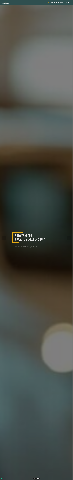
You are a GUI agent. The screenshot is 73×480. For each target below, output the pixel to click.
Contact (69, 2)
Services (65, 2)
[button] (36, 478)
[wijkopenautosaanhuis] (6, 2)
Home (49, 2)
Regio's (57, 2)
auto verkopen (53, 2)
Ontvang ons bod (18, 249)
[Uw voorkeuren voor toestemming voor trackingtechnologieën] (1, 478)
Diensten (61, 2)
